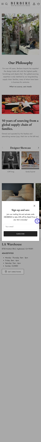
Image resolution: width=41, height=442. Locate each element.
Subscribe (20, 234)
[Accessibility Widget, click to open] (37, 221)
